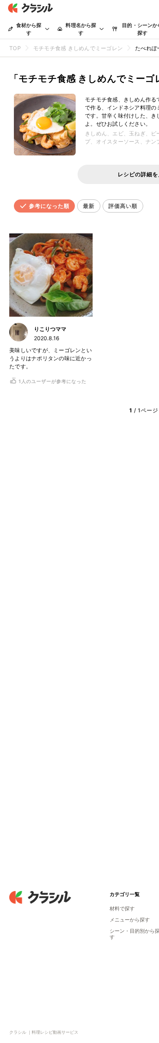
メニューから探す (130, 919)
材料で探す (122, 908)
